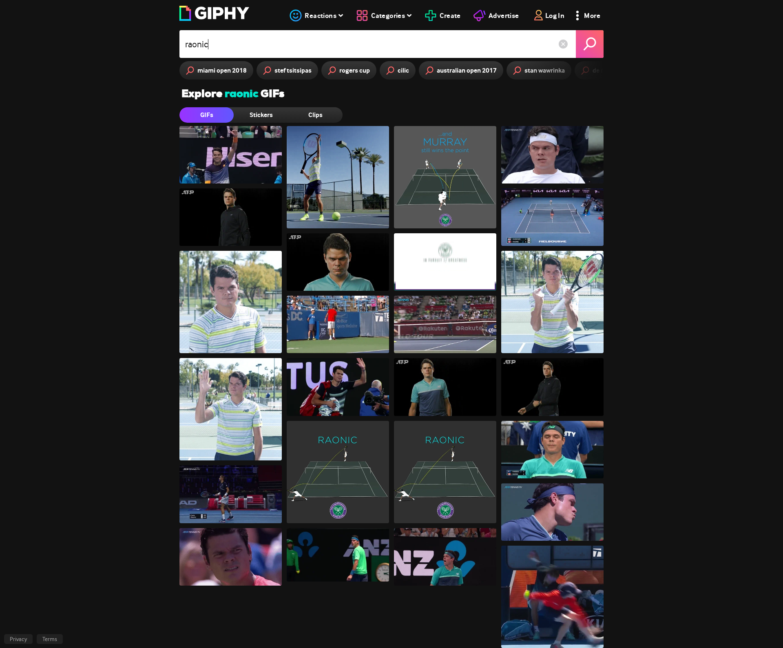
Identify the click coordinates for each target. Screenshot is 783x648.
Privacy (18, 639)
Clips (315, 115)
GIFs (206, 115)
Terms (49, 639)
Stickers (261, 115)
